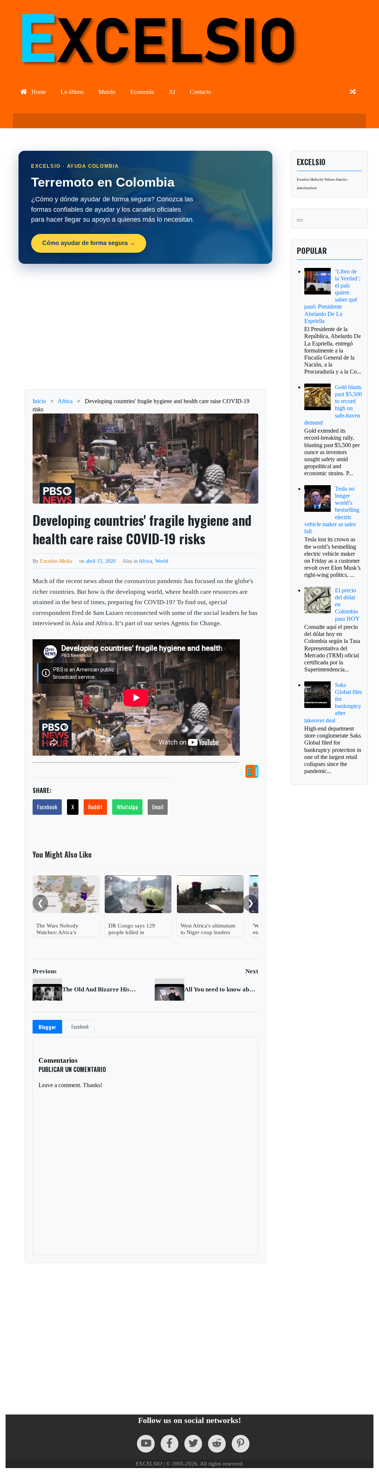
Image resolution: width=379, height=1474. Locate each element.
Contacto (200, 92)
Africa (145, 561)
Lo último (72, 92)
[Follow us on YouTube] (146, 1444)
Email (157, 807)
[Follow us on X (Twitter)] (193, 1444)
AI (172, 92)
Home (38, 92)
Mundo (106, 92)
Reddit (95, 807)
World (161, 561)
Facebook (47, 807)
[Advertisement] (193, 326)
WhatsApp (127, 807)
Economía (142, 92)
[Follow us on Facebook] (169, 1444)
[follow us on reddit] (217, 1444)
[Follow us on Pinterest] (240, 1444)
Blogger (47, 1027)
